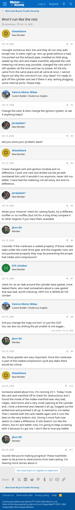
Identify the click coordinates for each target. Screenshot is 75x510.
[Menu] (5, 4)
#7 (72, 278)
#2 (72, 104)
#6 (72, 240)
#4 (72, 163)
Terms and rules (24, 495)
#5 (72, 205)
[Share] (67, 44)
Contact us (8, 495)
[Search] (71, 4)
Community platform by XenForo (30, 501)
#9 (72, 351)
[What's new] (64, 4)
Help (54, 495)
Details (30, 507)
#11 (71, 449)
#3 (72, 135)
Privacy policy (42, 495)
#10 (71, 385)
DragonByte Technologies (14, 507)
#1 (72, 44)
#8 (72, 316)
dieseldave (10, 24)
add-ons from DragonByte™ (42, 504)
